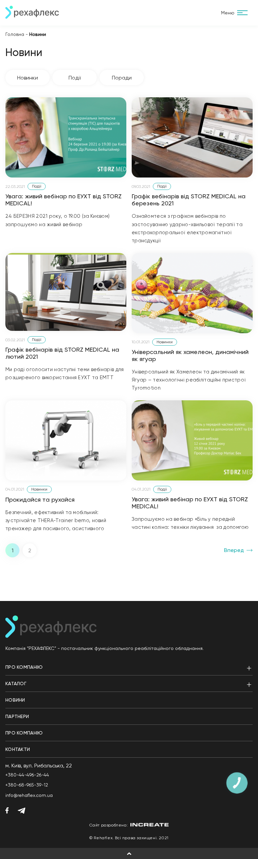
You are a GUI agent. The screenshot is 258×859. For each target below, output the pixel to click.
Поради (122, 77)
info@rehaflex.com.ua (29, 795)
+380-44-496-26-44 (27, 774)
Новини (15, 700)
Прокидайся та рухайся (40, 499)
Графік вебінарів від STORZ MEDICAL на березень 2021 (189, 200)
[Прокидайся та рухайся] (65, 440)
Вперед (234, 550)
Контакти (17, 749)
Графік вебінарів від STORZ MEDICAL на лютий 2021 (62, 353)
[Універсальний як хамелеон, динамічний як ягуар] (192, 293)
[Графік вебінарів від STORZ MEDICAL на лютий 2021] (65, 292)
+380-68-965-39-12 (26, 785)
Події (75, 77)
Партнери (17, 716)
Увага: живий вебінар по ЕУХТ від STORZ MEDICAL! (63, 200)
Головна (14, 34)
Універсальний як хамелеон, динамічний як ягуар (190, 355)
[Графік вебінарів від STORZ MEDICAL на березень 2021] (192, 137)
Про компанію (24, 667)
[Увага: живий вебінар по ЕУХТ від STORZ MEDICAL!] (65, 137)
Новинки (27, 77)
